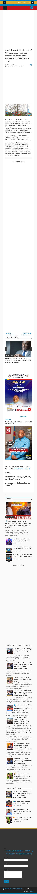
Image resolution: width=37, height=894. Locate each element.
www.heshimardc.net (22, 469)
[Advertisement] (18, 29)
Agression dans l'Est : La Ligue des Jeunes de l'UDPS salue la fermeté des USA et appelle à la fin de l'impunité (19, 732)
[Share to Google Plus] (12, 518)
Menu (4, 2)
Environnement (20, 66)
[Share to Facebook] (7, 518)
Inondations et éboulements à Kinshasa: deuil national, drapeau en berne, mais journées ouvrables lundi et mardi (18, 55)
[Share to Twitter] (9, 518)
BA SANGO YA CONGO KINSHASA (12, 888)
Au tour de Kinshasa (11, 66)
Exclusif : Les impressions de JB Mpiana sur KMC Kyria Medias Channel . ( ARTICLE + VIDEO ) (21, 541)
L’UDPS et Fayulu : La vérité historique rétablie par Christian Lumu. (22, 679)
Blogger (32, 891)
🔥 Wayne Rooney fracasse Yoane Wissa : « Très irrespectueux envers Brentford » (23, 774)
